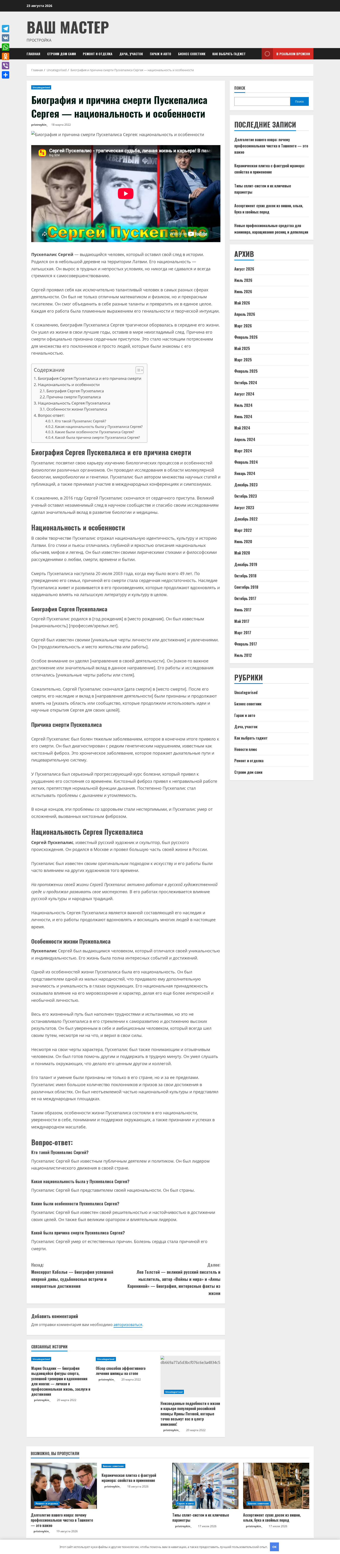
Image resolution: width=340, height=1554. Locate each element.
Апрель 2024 (244, 439)
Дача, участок (131, 53)
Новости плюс (245, 749)
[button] (137, 370)
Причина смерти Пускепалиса (73, 396)
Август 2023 (244, 507)
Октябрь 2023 (245, 496)
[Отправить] (5, 74)
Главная (33, 53)
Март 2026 (243, 326)
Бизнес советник (191, 53)
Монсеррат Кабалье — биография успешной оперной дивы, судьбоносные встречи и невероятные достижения (72, 1275)
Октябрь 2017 (245, 598)
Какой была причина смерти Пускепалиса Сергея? (97, 437)
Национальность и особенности (69, 384)
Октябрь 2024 (245, 382)
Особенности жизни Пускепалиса (76, 409)
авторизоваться (128, 1324)
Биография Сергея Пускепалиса (75, 390)
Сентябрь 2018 (246, 587)
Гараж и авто (160, 53)
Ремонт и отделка (97, 53)
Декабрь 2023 (246, 485)
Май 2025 (242, 348)
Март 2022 (243, 530)
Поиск (239, 88)
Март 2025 (243, 360)
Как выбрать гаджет (229, 53)
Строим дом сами (61, 53)
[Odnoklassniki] (5, 56)
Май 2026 (242, 303)
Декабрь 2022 (246, 519)
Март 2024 (243, 451)
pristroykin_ (39, 125)
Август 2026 (244, 269)
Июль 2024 (243, 405)
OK (274, 1547)
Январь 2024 (244, 473)
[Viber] (5, 65)
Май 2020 (242, 553)
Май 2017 (241, 621)
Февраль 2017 (245, 644)
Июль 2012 (243, 655)
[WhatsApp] (5, 47)
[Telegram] (5, 28)
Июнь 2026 (243, 291)
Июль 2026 (243, 280)
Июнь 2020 (243, 541)
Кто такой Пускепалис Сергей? (80, 421)
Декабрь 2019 (245, 564)
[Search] (256, 53)
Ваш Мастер (68, 26)
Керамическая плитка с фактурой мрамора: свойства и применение (129, 1477)
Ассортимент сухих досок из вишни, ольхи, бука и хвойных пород (272, 1517)
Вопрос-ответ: (51, 415)
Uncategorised (41, 87)
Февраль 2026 (246, 337)
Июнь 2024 (243, 416)
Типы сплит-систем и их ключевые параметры (200, 1517)
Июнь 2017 (242, 609)
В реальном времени (293, 53)
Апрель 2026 (244, 314)
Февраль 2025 (246, 371)
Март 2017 (242, 632)
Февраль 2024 (246, 462)
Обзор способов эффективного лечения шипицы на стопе (120, 1370)
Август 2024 (244, 394)
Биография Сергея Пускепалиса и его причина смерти (89, 378)
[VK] (5, 38)
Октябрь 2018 (245, 576)
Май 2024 (242, 428)
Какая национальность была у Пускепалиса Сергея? (98, 426)
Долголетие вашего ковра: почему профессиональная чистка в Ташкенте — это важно (271, 146)
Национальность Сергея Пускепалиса (74, 403)
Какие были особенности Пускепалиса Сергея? (94, 432)
